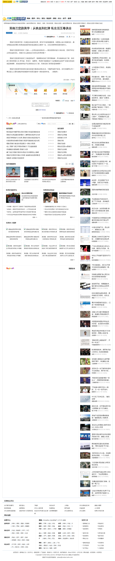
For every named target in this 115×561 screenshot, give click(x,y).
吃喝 (53, 536)
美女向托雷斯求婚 (27, 193)
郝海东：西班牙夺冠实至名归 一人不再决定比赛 (21, 209)
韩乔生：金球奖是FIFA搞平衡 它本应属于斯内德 (21, 212)
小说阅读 (101, 548)
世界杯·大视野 (11, 223)
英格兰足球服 (62, 135)
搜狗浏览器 (86, 543)
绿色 (73, 536)
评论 (38, 18)
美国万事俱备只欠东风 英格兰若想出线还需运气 (23, 138)
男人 (53, 538)
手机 (49, 538)
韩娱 (64, 526)
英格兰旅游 (61, 143)
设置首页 (16, 552)
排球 (19, 544)
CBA (13, 526)
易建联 (27, 526)
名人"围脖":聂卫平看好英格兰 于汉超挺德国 (22, 146)
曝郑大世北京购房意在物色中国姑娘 (55, 212)
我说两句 (105, 2)
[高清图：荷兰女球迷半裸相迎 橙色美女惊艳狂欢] (31, 247)
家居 (75, 2)
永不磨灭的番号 (9, 505)
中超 (13, 530)
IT (65, 2)
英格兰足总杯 (62, 158)
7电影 (36, 505)
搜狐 (40, 520)
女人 (79, 2)
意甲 (17, 537)
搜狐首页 (43, 2)
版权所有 (77, 555)
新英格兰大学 (62, 138)
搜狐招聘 (36, 552)
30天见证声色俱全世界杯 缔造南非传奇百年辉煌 (21, 214)
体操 (23, 544)
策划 (43, 18)
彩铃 (55, 545)
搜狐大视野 (98, 505)
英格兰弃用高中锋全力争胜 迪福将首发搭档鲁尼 (23, 155)
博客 (97, 2)
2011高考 (82, 511)
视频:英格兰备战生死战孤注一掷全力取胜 (21, 143)
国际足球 (7, 537)
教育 (59, 533)
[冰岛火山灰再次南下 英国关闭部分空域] (13, 172)
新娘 (49, 533)
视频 (82, 2)
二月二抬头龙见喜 (14, 118)
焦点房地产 (53, 520)
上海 (53, 543)
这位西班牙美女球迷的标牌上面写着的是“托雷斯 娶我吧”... (30, 198)
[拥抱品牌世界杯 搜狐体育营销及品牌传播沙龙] (31, 230)
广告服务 (43, 552)
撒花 (35, 94)
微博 (89, 2)
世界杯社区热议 (48, 190)
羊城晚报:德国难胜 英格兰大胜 (17, 149)
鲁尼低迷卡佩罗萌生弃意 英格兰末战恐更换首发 (23, 132)
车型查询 (101, 543)
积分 (59, 18)
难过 (45, 94)
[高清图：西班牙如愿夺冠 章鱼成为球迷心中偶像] (13, 247)
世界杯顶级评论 (11, 190)
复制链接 (61, 37)
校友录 (72, 538)
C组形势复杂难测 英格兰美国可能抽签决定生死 (23, 140)
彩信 (59, 545)
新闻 (48, 2)
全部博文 (99, 552)
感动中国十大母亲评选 (26, 511)
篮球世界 (7, 523)
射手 (64, 18)
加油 (25, 94)
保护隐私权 (63, 552)
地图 (50, 548)
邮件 (93, 2)
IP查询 (100, 529)
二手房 (54, 529)
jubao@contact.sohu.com (65, 557)
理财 (49, 526)
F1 (13, 547)
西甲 (22, 537)
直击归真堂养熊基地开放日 (51, 118)
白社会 (67, 100)
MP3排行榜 (101, 533)
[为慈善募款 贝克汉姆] (31, 172)
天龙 (40, 545)
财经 (62, 2)
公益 (49, 523)
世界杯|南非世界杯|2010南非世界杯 (14, 23)
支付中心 (30, 552)
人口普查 (97, 508)
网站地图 (86, 552)
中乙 (28, 530)
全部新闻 (92, 552)
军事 (45, 523)
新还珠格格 (7, 508)
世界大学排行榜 (99, 511)
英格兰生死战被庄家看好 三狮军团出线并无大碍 (23, 135)
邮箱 (49, 543)
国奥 (17, 533)
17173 (60, 520)
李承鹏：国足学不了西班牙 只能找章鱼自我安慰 (21, 206)
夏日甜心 (22, 505)
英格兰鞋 (61, 140)
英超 (13, 537)
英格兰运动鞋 (62, 149)
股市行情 (85, 533)
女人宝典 (101, 545)
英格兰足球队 (62, 152)
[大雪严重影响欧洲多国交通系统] (68, 172)
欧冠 (19, 540)
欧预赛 (14, 540)
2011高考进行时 (84, 505)
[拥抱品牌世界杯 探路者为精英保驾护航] (13, 230)
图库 (33, 18)
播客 (86, 2)
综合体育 (7, 544)
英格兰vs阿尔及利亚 (65, 155)
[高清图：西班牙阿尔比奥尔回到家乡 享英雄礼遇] (49, 230)
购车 (45, 529)
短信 (50, 545)
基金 (53, 526)
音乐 (68, 526)
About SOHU (72, 552)
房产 (72, 2)
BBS (100, 2)
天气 (45, 536)
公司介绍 (79, 552)
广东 (58, 543)
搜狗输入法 (86, 523)
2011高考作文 (68, 511)
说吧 (55, 548)
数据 (28, 540)
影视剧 (69, 529)
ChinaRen (46, 520)
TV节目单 (86, 545)
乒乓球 (14, 544)
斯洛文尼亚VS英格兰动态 (95, 23)
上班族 (66, 505)
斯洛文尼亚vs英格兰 (65, 146)
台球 (28, 544)
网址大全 (85, 538)
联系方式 (56, 552)
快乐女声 (52, 505)
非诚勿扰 (82, 508)
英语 (73, 533)
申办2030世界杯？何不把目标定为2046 (57, 209)
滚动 (26, 547)
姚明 (22, 526)
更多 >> (35, 217)
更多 (72, 100)
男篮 (18, 526)
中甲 (23, 530)
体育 (52, 2)
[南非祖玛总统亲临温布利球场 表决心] (49, 172)
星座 (53, 533)
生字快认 (85, 548)
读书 (64, 536)
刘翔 (22, 547)
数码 (45, 538)
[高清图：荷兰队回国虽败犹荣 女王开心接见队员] (67, 247)
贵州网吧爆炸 (53, 511)
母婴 (45, 533)
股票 (45, 526)
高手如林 (67, 508)
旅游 (40, 536)
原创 (68, 536)
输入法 (46, 548)
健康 (49, 536)
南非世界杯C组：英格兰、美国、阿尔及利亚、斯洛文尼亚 (44, 23)
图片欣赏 (101, 536)
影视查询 (85, 526)
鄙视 (55, 94)
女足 (26, 533)
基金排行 (101, 523)
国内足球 (7, 530)
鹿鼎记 (46, 545)
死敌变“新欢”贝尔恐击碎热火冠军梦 (55, 214)
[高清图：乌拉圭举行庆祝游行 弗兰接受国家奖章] (49, 247)
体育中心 (7, 520)
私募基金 (52, 508)
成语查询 (85, 529)
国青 (22, 533)
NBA (13, 523)
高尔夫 (17, 547)
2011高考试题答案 (9, 511)
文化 (59, 536)
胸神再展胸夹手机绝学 (65, 193)
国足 (13, 533)
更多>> (72, 260)
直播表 (27, 523)
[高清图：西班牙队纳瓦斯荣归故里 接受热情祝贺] (67, 230)
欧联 (23, 540)
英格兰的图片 (62, 132)
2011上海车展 (38, 508)
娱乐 (57, 2)
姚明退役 (22, 508)
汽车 (68, 2)
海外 (26, 537)
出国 (64, 533)
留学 (68, 533)
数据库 (49, 18)
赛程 (54, 18)
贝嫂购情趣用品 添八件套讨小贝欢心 (56, 206)
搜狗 (110, 2)
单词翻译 (101, 538)
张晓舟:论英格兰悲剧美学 (15, 158)
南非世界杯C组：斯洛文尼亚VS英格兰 (74, 23)
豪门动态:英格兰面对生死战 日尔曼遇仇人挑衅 (23, 152)
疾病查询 (85, 536)
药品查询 (101, 526)
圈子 (45, 543)
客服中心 (49, 552)
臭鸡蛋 (65, 94)
